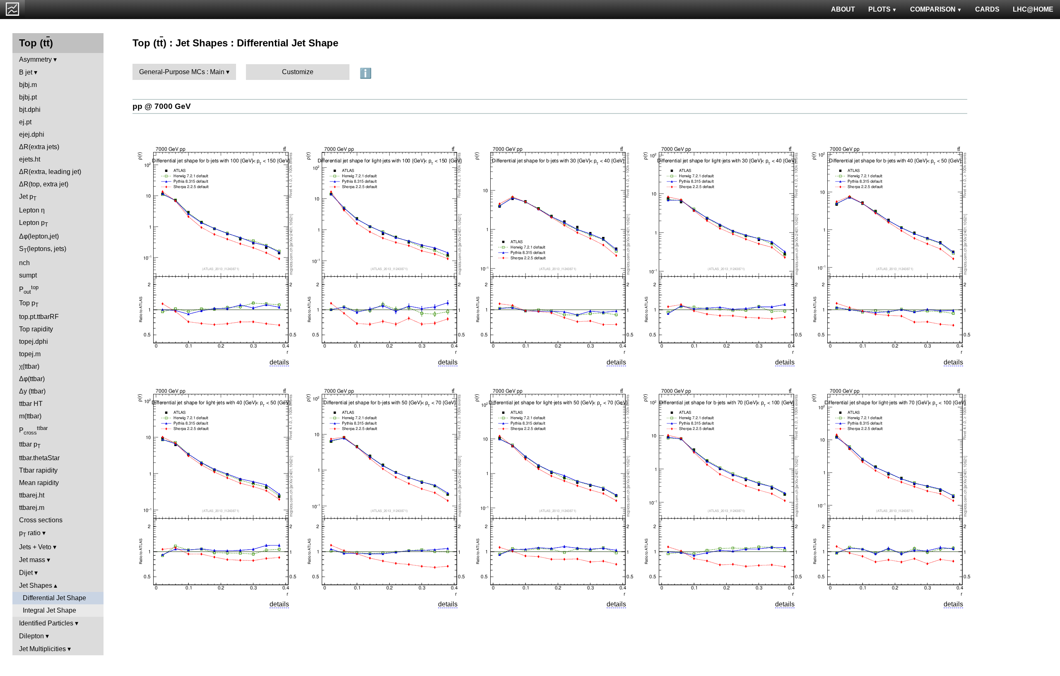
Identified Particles (46, 623)
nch (24, 262)
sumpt (28, 275)
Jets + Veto (35, 546)
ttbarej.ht (31, 495)
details (279, 362)
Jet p (27, 197)
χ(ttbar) (29, 366)
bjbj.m (28, 84)
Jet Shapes (35, 585)
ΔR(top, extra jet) (43, 184)
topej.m (30, 353)
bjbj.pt (28, 97)
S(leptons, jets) (42, 249)
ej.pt (25, 122)
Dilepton (31, 636)
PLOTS (879, 9)
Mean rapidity (39, 482)
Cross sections (41, 520)
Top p (29, 303)
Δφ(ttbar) (32, 378)
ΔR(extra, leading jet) (50, 171)
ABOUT (843, 9)
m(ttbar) (30, 416)
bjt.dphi (30, 109)
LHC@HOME (1033, 9)
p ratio (30, 533)
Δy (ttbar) (32, 391)
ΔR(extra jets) (39, 146)
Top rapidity (36, 329)
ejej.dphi (31, 134)
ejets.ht (29, 159)
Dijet (26, 572)
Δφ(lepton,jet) (39, 236)
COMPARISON (933, 9)
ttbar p (30, 445)
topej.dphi (33, 341)
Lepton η (32, 210)
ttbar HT (31, 403)
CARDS (987, 9)
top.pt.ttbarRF (39, 316)
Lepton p (33, 223)
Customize (297, 71)
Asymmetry (35, 59)
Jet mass (32, 559)
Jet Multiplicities (42, 648)
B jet (25, 72)
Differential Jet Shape (54, 597)
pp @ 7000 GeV (161, 106)
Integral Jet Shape (49, 610)
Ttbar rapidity (38, 470)
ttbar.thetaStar (39, 457)
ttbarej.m (31, 507)
